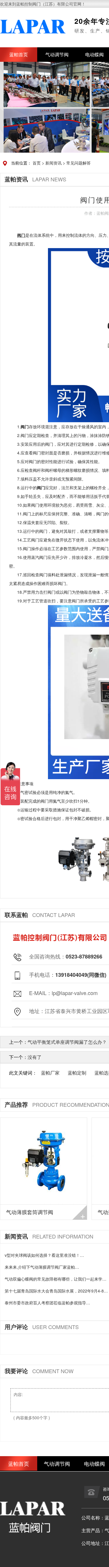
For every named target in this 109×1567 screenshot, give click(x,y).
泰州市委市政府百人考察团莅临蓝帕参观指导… (47, 1303)
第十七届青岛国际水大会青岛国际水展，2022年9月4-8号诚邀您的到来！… (56, 1291)
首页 (37, 163)
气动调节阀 (57, 54)
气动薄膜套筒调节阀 (29, 1212)
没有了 (35, 1057)
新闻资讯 (53, 163)
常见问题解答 (78, 163)
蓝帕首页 (18, 54)
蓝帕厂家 (50, 1072)
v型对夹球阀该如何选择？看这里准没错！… (44, 1255)
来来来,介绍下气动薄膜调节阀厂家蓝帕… (42, 1267)
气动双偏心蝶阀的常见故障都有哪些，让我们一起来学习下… (55, 1279)
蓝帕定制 (77, 1072)
